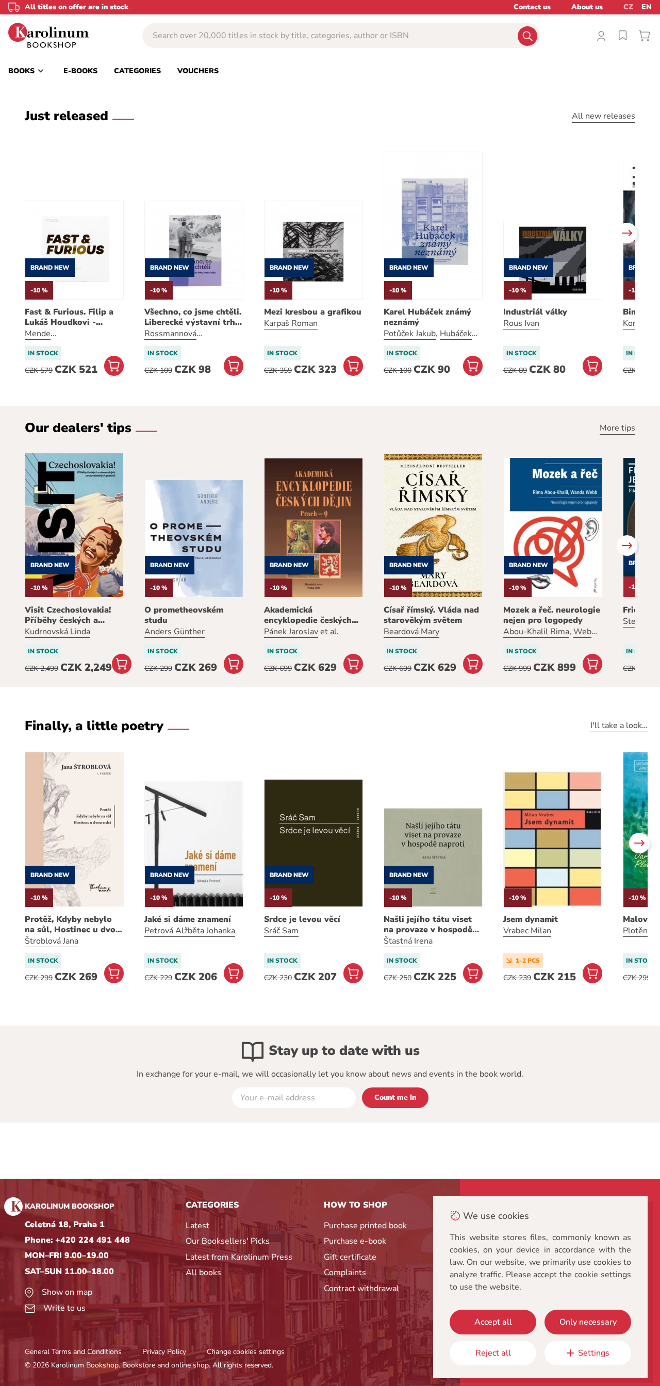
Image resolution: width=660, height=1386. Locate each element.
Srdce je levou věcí (302, 919)
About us (587, 7)
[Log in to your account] (601, 35)
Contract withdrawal (361, 1288)
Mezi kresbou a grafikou (312, 312)
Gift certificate (350, 1257)
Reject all (493, 1353)
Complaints (345, 1272)
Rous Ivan (521, 323)
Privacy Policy (164, 1352)
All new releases (603, 116)
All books (203, 1272)
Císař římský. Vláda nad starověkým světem (431, 615)
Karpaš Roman (291, 323)
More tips (617, 428)
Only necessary (588, 1322)
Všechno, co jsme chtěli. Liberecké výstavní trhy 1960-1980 (192, 317)
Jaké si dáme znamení (187, 919)
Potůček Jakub (410, 333)
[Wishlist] (623, 35)
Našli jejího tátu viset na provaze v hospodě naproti (428, 924)
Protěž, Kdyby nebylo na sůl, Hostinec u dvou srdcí (73, 924)
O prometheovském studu (183, 615)
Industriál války (535, 312)
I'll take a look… (619, 725)
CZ (628, 7)
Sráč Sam (281, 930)
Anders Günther (174, 631)
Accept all (493, 1322)
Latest (197, 1225)
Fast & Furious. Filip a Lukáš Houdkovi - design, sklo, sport (69, 317)
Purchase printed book (365, 1225)
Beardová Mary (411, 631)
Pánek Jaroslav (291, 631)
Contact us (532, 7)
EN (646, 7)
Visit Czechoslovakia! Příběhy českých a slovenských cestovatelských (68, 615)
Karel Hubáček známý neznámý (427, 317)
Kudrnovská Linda (57, 631)
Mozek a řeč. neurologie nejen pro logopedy (551, 615)
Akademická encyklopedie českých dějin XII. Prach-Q (308, 615)
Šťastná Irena (408, 941)
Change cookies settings (246, 1352)
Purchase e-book (355, 1241)
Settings (593, 1353)
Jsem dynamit (530, 919)
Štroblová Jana (51, 941)
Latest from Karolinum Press (239, 1257)
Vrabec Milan (527, 930)
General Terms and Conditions (73, 1352)
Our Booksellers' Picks (228, 1241)
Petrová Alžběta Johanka (189, 930)
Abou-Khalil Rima (536, 631)
